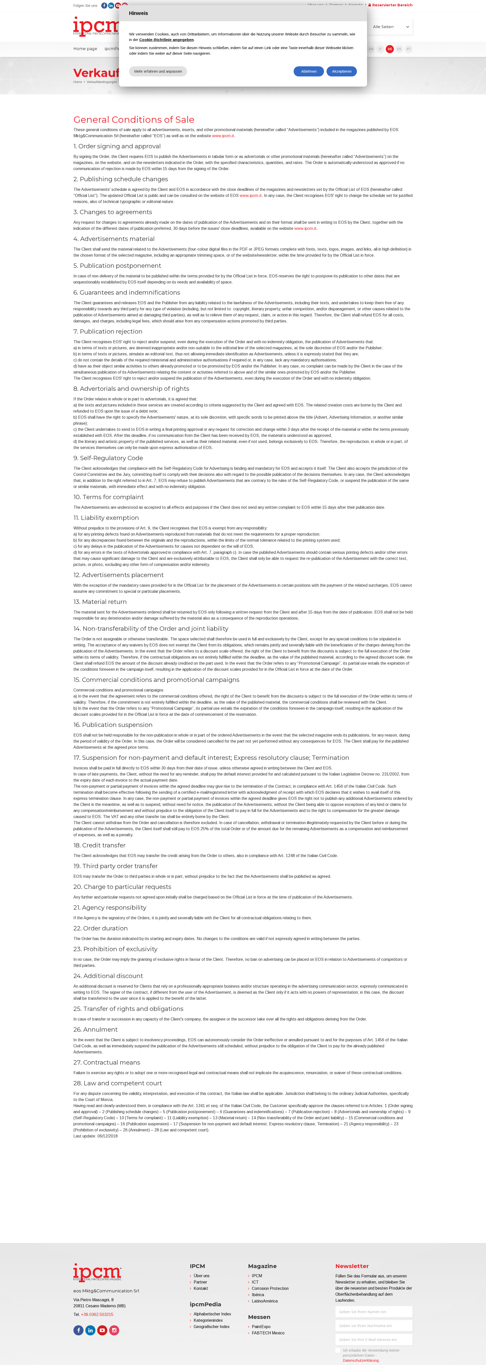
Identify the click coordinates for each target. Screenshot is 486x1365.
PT (409, 49)
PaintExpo (261, 1327)
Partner (200, 1282)
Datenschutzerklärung (361, 1360)
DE (390, 49)
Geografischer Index (212, 1327)
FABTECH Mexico (268, 1333)
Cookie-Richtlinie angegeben (166, 39)
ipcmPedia (115, 48)
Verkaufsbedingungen (102, 82)
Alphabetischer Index (212, 1314)
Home (77, 82)
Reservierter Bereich (392, 5)
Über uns (202, 1276)
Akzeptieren (342, 71)
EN (371, 49)
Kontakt (201, 1288)
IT (380, 49)
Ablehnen (309, 71)
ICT (255, 1282)
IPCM (257, 1276)
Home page (85, 48)
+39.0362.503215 (97, 1314)
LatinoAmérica (265, 1301)
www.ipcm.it (223, 136)
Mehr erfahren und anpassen (158, 71)
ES (399, 49)
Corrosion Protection (270, 1288)
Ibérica (258, 1295)
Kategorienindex (208, 1320)
